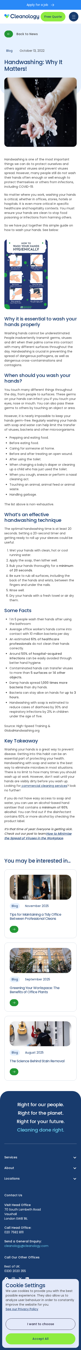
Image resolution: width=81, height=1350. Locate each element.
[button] (73, 16)
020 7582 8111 (14, 1232)
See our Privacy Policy (22, 1309)
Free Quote (53, 17)
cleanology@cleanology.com (26, 1246)
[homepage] (21, 16)
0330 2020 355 (15, 1271)
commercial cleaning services (44, 786)
